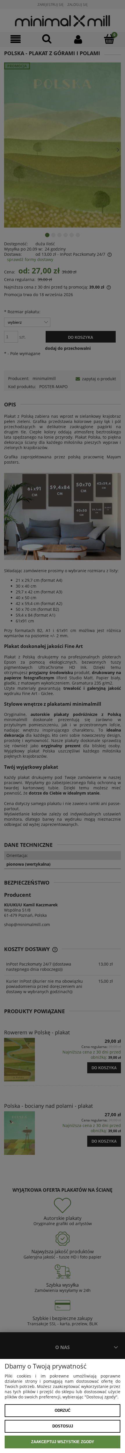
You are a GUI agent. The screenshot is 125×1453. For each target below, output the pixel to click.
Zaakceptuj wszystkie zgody (62, 1442)
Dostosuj (62, 1426)
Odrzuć (62, 1410)
